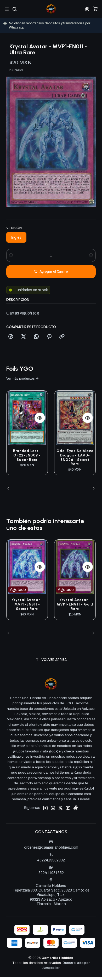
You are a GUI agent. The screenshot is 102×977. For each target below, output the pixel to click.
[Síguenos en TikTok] (75, 807)
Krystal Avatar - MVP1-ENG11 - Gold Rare (75, 604)
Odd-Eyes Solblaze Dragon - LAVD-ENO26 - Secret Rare (75, 457)
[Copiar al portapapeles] (62, 336)
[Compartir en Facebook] (10, 336)
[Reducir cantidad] (11, 255)
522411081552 (51, 873)
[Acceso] (87, 9)
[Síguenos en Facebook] (52, 807)
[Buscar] (14, 9)
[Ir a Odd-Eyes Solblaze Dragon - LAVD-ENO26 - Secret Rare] (74, 418)
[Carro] (95, 9)
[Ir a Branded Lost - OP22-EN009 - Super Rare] (27, 418)
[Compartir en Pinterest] (49, 336)
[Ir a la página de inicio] (51, 9)
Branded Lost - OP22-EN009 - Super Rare (27, 455)
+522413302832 (51, 860)
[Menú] (6, 9)
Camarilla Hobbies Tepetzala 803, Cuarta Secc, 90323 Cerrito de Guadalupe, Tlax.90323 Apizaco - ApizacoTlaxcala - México (51, 895)
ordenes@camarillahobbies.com (51, 847)
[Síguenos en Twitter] (60, 807)
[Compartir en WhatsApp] (36, 336)
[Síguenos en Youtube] (68, 807)
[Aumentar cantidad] (91, 255)
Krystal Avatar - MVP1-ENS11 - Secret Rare (27, 604)
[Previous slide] (10, 488)
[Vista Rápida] (40, 418)
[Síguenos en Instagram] (45, 807)
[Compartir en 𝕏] (23, 336)
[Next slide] (92, 488)
